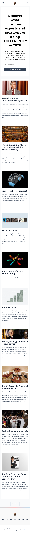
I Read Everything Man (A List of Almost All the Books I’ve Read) (14, 147)
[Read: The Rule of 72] (15, 296)
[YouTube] (3, 519)
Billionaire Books (10, 230)
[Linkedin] (22, 519)
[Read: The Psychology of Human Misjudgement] (15, 334)
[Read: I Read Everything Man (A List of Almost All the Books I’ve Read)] (15, 134)
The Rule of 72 (9, 307)
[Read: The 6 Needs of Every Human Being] (15, 260)
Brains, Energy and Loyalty (15, 431)
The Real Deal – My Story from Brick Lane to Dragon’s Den (14, 476)
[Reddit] (26, 519)
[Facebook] (11, 519)
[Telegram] (18, 519)
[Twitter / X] (7, 519)
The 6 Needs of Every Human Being (12, 272)
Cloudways (24, 530)
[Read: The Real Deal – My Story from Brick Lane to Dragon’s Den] (15, 462)
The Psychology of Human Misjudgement (15, 342)
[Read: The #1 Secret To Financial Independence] (15, 374)
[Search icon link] (27, 3)
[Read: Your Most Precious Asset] (15, 179)
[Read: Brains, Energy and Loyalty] (15, 419)
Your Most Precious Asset (14, 191)
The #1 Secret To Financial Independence (15, 387)
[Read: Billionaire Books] (15, 220)
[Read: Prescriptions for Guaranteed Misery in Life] (15, 88)
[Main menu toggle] (3, 3)
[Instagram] (15, 519)
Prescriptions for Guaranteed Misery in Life (14, 99)
